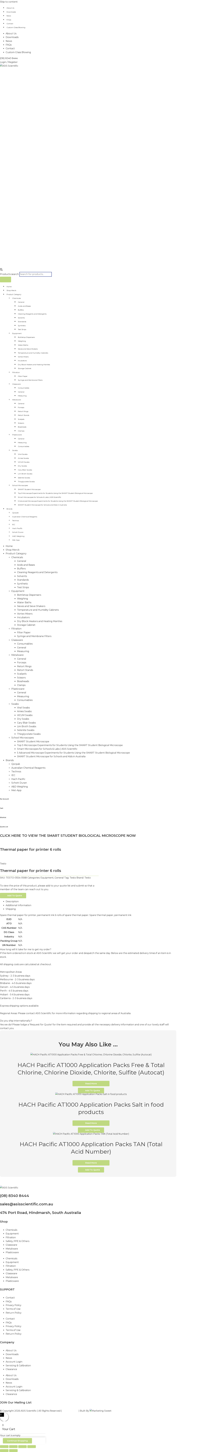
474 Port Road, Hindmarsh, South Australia (40, 1212)
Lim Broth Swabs (25, 474)
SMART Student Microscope (29, 489)
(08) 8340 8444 (14, 1195)
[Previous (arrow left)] (4, 1450)
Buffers (21, 310)
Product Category (14, 294)
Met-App (16, 540)
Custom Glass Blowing (16, 27)
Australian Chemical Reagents (24, 517)
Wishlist (3, 817)
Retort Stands (23, 415)
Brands (9, 509)
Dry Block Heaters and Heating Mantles (34, 364)
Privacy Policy (13, 1305)
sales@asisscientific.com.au (26, 1204)
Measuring (22, 396)
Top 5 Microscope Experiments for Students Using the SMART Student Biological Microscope (55, 493)
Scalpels (21, 419)
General (21, 302)
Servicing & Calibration (18, 1365)
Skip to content (9, 1)
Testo (3, 863)
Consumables (23, 388)
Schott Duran (17, 532)
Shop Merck (11, 290)
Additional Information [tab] (18, 905)
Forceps (21, 407)
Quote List (4, 827)
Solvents (21, 318)
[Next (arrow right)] (13, 1450)
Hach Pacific (17, 528)
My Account (4, 799)
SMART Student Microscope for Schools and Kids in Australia (42, 505)
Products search (9, 274)
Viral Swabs (22, 454)
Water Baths (23, 345)
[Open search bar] (1, 270)
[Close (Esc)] (31, 1446)
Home (9, 286)
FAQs (9, 20)
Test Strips (22, 329)
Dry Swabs (22, 466)
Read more (91, 1083)
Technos (15, 520)
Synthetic (22, 325)
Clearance (11, 1369)
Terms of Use (13, 1309)
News (9, 16)
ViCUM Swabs (23, 462)
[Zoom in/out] (4, 1446)
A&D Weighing (18, 536)
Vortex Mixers (23, 357)
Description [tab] (12, 901)
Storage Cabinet (24, 368)
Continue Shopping (17, 1440)
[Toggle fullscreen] (13, 1446)
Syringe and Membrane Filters (30, 380)
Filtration (16, 372)
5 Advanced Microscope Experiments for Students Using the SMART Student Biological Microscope (58, 501)
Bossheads (22, 427)
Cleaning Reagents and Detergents (32, 314)
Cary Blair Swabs (25, 470)
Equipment (17, 333)
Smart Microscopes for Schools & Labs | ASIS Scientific (39, 497)
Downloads (11, 12)
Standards (22, 321)
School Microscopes (20, 485)
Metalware (16, 400)
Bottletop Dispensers (26, 337)
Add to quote (14, 895)
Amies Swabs (23, 458)
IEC (13, 524)
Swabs (15, 450)
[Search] (5, 279)
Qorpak (15, 513)
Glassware (16, 384)
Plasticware (17, 435)
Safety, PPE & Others (17, 1241)
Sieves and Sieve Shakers (28, 349)
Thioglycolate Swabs (26, 481)
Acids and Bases (24, 306)
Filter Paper (22, 376)
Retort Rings (23, 411)
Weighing (22, 341)
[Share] (22, 1446)
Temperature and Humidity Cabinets (33, 353)
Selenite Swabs (24, 478)
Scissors (21, 423)
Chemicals (16, 298)
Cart (1, 808)
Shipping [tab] (11, 909)
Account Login (14, 1361)
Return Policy (13, 1312)
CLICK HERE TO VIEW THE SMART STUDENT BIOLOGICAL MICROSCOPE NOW (68, 836)
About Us (10, 8)
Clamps (21, 431)
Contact (10, 23)
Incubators (22, 360)
